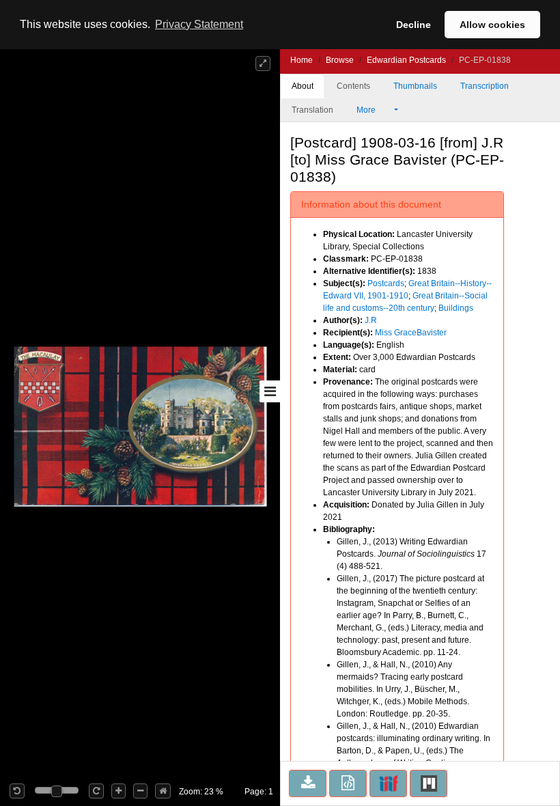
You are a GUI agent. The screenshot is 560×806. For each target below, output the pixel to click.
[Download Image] (307, 783)
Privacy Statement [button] (199, 24)
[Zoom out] (140, 790)
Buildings (455, 308)
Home (301, 60)
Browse (340, 60)
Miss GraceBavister (411, 332)
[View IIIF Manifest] (388, 783)
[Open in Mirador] (428, 783)
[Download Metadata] (348, 783)
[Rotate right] (96, 790)
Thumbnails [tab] (415, 86)
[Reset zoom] (163, 790)
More (367, 110)
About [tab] (302, 86)
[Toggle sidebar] (270, 391)
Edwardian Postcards (406, 60)
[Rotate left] (17, 790)
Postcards (385, 283)
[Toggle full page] (262, 63)
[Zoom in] (118, 790)
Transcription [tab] (484, 86)
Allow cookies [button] (492, 24)
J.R (371, 320)
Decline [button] (413, 24)
